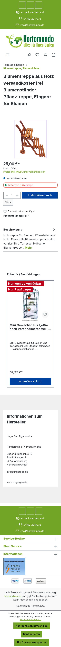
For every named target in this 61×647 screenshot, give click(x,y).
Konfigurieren (31, 634)
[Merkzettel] (37, 54)
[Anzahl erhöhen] (17, 195)
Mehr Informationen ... (30, 619)
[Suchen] (29, 54)
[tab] (29, 238)
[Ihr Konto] (45, 54)
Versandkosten (12, 596)
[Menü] (7, 54)
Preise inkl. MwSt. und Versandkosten (24, 171)
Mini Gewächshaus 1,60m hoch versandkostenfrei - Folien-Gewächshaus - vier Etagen (30, 327)
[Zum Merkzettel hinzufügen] (45, 314)
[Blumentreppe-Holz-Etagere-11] (30, 139)
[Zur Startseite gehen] (30, 41)
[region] (30, 139)
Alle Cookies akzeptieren (32, 642)
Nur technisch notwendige (32, 625)
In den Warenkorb (40, 195)
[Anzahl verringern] (7, 195)
